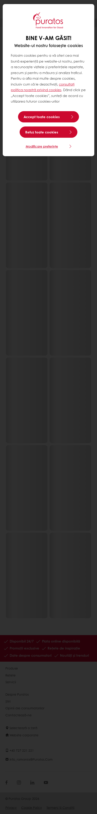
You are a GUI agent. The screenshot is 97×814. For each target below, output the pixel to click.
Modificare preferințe (42, 146)
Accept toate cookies (42, 116)
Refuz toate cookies (41, 132)
